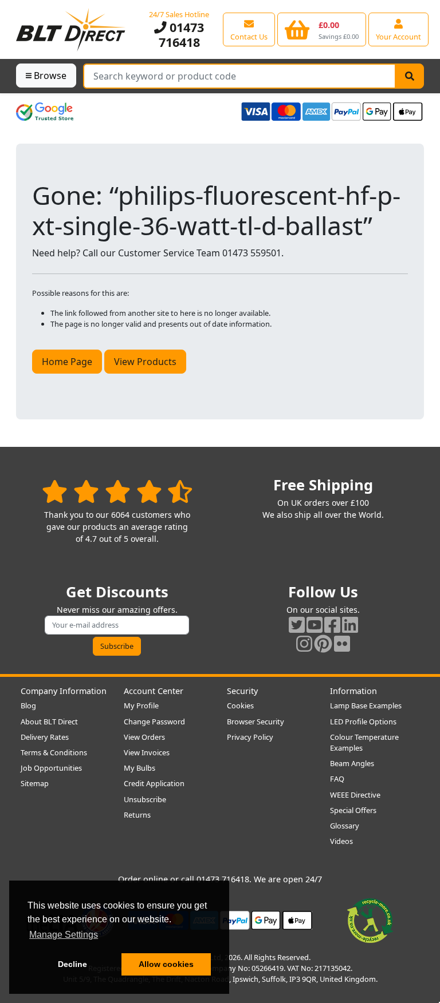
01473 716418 (182, 34)
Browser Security (255, 721)
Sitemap (35, 783)
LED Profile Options (363, 721)
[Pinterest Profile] (323, 643)
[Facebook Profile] (332, 624)
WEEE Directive (355, 795)
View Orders (144, 737)
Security (242, 690)
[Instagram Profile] (304, 643)
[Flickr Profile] (342, 643)
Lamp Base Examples (366, 705)
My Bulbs (139, 768)
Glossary (344, 825)
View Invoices (147, 752)
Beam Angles (352, 763)
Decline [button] (72, 964)
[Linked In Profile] (350, 624)
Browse (50, 75)
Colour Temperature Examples (364, 742)
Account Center (153, 690)
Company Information (64, 690)
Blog (28, 705)
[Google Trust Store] (44, 111)
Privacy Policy (250, 737)
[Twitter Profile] (297, 624)
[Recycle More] (370, 919)
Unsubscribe (145, 799)
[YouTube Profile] (315, 624)
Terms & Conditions (54, 752)
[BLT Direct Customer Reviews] (117, 491)
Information (353, 690)
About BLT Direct (49, 721)
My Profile (141, 705)
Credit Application (154, 783)
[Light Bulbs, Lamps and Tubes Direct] (71, 29)
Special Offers (353, 810)
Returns (137, 815)
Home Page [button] (67, 361)
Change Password (154, 721)
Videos (341, 841)
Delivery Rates (45, 737)
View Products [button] (145, 361)
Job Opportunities (51, 768)
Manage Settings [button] (63, 934)
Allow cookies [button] (166, 964)
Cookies (240, 705)
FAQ (337, 779)
